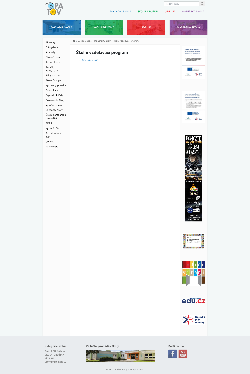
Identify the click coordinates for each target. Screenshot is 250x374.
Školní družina (148, 11)
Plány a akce (52, 75)
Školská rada (53, 57)
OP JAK (50, 141)
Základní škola (120, 11)
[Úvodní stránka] (73, 41)
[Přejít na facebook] (172, 353)
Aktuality (50, 42)
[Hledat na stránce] (202, 3)
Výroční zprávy (54, 105)
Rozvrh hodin (53, 62)
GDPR (49, 123)
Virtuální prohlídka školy (102, 346)
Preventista (52, 90)
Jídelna (170, 11)
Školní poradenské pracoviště (56, 116)
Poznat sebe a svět (53, 135)
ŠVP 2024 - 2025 (90, 60)
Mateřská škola (193, 11)
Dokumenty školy (55, 100)
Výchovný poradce (56, 85)
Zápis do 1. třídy (54, 95)
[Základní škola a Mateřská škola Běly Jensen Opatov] (54, 7)
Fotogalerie (52, 47)
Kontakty (50, 52)
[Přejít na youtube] (183, 353)
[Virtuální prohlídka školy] (120, 356)
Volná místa (52, 146)
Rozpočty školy (54, 109)
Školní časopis (53, 80)
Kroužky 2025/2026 (52, 69)
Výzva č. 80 (52, 128)
